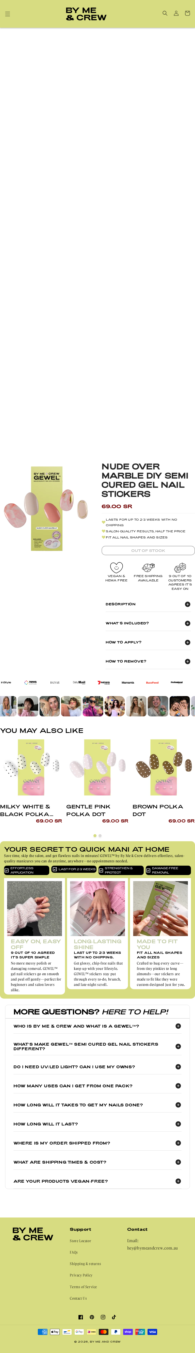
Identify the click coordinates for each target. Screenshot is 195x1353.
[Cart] (187, 13)
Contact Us (78, 1298)
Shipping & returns (85, 1263)
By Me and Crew (105, 1341)
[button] (7, 14)
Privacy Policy (81, 1275)
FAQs (74, 1252)
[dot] (94, 835)
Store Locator (80, 1240)
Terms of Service (83, 1286)
